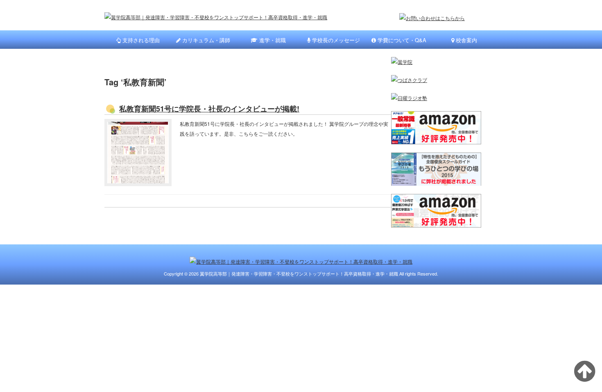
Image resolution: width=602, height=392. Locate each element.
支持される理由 (140, 40)
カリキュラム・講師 (205, 40)
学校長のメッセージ (335, 40)
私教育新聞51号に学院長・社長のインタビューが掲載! (209, 108)
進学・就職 (272, 40)
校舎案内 (465, 40)
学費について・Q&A (401, 40)
